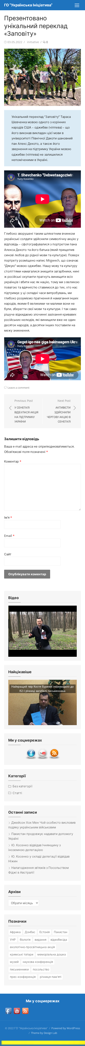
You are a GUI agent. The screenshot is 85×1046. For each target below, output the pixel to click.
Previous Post (26, 411)
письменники (19, 969)
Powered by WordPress (65, 1028)
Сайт (7, 554)
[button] (42, 702)
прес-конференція (23, 977)
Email (9, 536)
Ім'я (8, 517)
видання (40, 940)
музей (14, 962)
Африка (15, 932)
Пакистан (60, 932)
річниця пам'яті (50, 977)
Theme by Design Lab (44, 1033)
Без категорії (22, 786)
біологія (25, 940)
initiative (33, 42)
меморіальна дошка (51, 954)
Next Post (59, 411)
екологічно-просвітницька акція (32, 947)
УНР (13, 940)
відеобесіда (59, 940)
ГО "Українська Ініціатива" (28, 5)
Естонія (44, 932)
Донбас (30, 932)
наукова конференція (38, 962)
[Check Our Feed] (54, 758)
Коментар (12, 461)
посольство (41, 969)
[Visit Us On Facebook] (31, 758)
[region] (42, 631)
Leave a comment (19, 387)
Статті (17, 793)
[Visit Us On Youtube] (42, 758)
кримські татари (21, 954)
